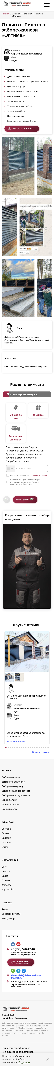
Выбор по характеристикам (16, 791)
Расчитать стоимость (24, 128)
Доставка (6, 829)
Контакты (6, 885)
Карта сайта (8, 889)
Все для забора (10, 809)
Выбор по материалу (12, 786)
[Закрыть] (47, 1059)
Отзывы (6, 880)
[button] (6, 747)
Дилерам (6, 838)
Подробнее (24, 1062)
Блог (4, 867)
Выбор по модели (11, 777)
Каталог (6, 770)
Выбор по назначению (13, 782)
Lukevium (25, 1048)
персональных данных (38, 475)
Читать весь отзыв (16, 741)
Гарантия (6, 842)
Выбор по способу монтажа (16, 795)
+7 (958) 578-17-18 (23, 949)
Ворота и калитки (10, 804)
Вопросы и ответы (11, 914)
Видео (5, 876)
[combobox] (10, 468)
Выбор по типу (9, 800)
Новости (6, 871)
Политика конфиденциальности (18, 1052)
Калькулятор (8, 918)
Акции (5, 909)
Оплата (5, 833)
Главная (5, 14)
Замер (5, 847)
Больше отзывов (41, 752)
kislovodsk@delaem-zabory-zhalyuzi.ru (26, 976)
